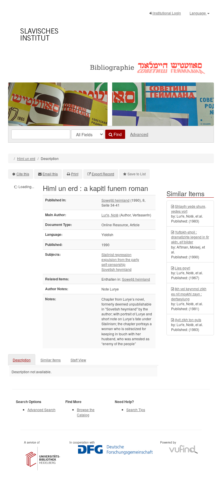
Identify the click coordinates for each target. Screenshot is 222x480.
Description (22, 359)
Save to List (136, 173)
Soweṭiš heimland (115, 200)
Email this (50, 173)
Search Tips (135, 409)
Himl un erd (26, 158)
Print (74, 173)
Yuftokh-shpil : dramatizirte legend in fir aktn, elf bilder (190, 236)
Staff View (78, 359)
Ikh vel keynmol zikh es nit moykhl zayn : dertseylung (188, 293)
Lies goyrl (182, 267)
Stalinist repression (116, 254)
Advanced (139, 134)
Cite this (22, 173)
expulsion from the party (120, 259)
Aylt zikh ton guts (188, 319)
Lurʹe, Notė (110, 214)
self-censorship (113, 264)
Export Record (103, 173)
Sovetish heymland (116, 269)
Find (117, 134)
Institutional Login (166, 12)
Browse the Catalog (86, 412)
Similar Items (50, 359)
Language (198, 12)
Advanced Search (41, 409)
